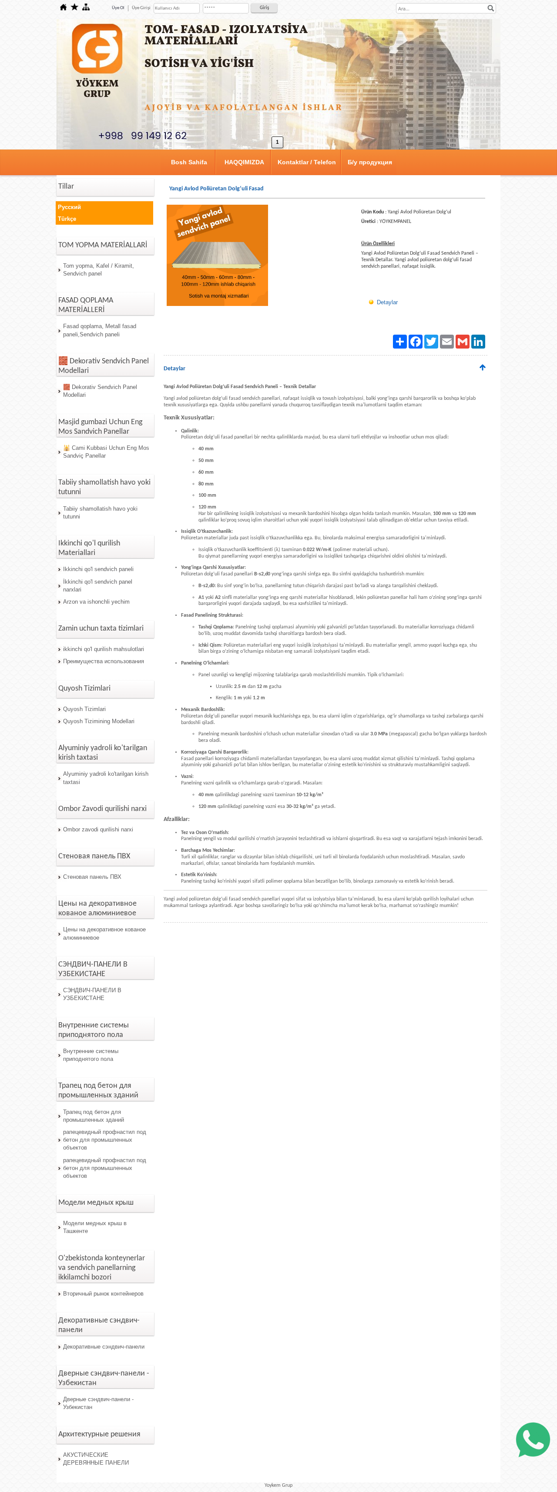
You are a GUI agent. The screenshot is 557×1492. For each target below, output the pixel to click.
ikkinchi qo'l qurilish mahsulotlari (103, 649)
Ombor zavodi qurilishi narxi (98, 829)
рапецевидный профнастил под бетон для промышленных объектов (104, 1140)
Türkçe (67, 219)
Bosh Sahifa (189, 162)
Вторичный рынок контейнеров (103, 1293)
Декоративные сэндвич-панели (103, 1346)
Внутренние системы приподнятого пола (90, 1055)
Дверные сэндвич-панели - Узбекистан (98, 1403)
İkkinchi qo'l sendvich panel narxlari (97, 585)
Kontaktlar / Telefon (307, 162)
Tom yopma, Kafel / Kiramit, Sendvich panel (98, 270)
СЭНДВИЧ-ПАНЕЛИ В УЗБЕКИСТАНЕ (92, 994)
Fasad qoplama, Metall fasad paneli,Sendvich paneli (99, 330)
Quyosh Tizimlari (84, 709)
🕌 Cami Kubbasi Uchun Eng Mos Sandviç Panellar (106, 452)
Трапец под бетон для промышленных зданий (93, 1116)
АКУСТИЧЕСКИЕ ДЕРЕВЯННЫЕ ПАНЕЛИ (96, 1459)
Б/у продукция (370, 162)
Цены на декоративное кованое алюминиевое (104, 933)
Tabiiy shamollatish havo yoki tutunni (100, 512)
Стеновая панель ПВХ (92, 877)
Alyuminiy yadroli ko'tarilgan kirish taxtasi (105, 778)
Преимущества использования (103, 661)
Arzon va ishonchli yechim (96, 601)
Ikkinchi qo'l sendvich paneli (98, 569)
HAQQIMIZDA (244, 162)
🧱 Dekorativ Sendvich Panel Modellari (100, 391)
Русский (69, 207)
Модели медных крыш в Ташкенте (95, 1227)
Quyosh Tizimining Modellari (98, 721)
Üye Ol (118, 8)
